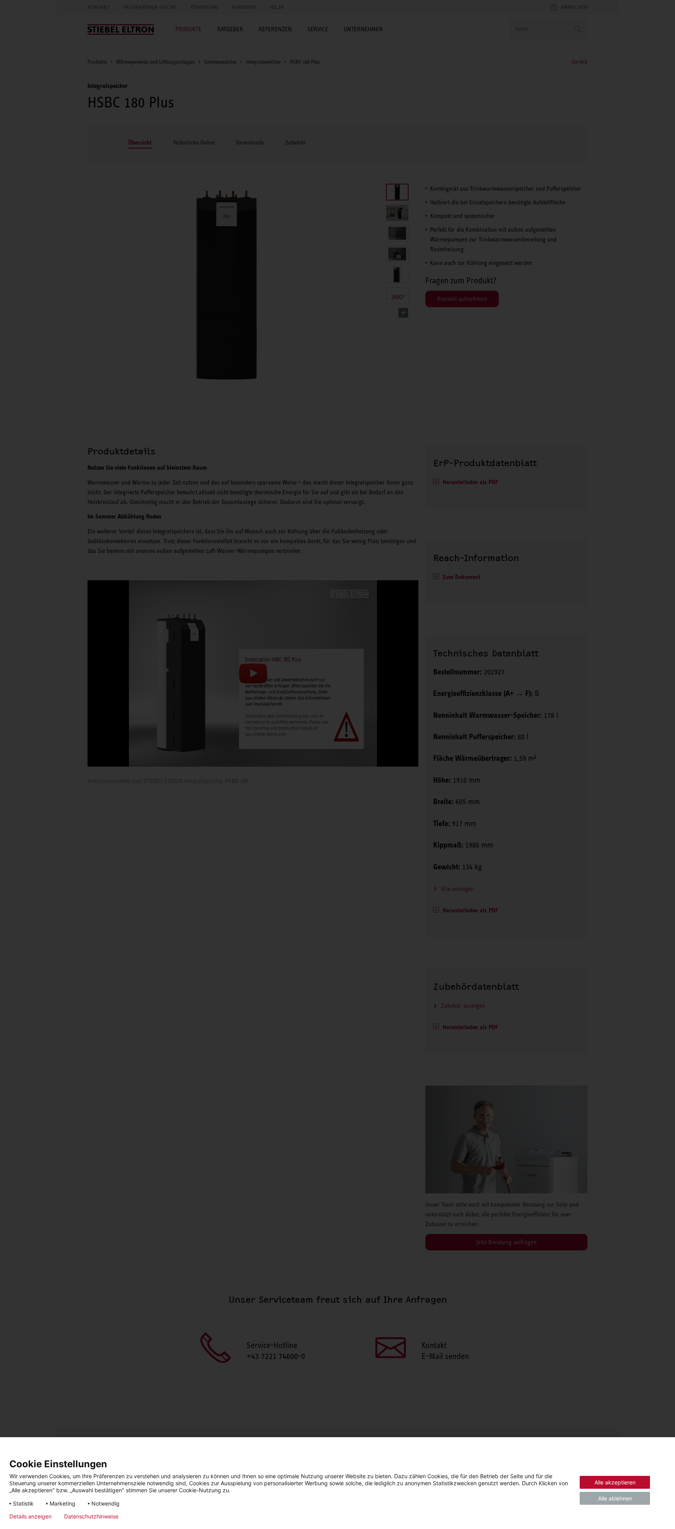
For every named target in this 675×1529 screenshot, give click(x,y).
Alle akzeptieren (615, 1482)
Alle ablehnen (615, 1498)
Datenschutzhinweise (91, 1516)
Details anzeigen (30, 1516)
